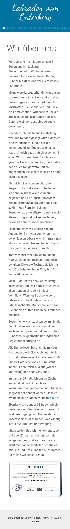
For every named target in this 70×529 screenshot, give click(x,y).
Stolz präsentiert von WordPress (24, 518)
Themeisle (35, 521)
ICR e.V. (54, 398)
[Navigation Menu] (66, 28)
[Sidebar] (3, 28)
